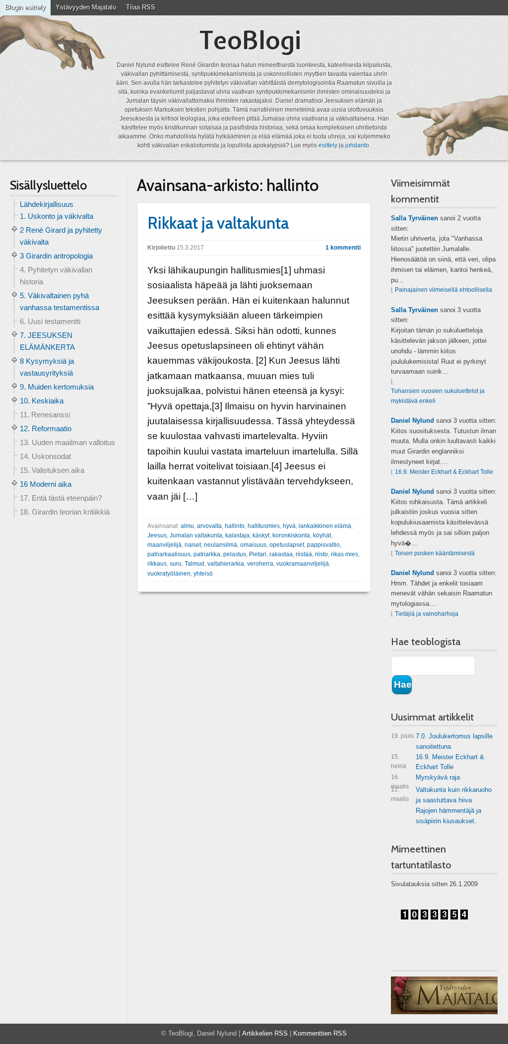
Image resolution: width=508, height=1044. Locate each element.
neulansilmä (220, 544)
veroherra (260, 563)
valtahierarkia (225, 563)
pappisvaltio (323, 544)
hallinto (235, 525)
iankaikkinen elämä (325, 525)
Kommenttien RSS (320, 1033)
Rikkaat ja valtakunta (218, 223)
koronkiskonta (291, 535)
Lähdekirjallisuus (46, 204)
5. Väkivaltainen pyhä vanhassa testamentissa (59, 301)
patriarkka (206, 554)
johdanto (357, 145)
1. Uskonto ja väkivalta (56, 216)
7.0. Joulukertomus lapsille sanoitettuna (442, 741)
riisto (321, 554)
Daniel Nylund (412, 420)
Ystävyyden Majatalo (86, 7)
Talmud (194, 563)
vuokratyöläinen (168, 573)
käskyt (261, 535)
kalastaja (237, 535)
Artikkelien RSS (265, 1033)
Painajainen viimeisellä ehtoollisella (443, 289)
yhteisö (203, 573)
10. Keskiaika (42, 400)
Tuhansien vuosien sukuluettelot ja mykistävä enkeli (438, 396)
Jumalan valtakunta (196, 535)
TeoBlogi (250, 40)
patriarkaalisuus (168, 554)
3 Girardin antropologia (56, 256)
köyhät (322, 535)
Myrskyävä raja (425, 779)
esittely (327, 145)
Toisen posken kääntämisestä (435, 553)
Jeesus (157, 535)
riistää (304, 554)
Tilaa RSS (140, 7)
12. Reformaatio (45, 428)
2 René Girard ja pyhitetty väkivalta (61, 236)
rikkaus (157, 563)
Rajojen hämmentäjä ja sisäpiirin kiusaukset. (448, 816)
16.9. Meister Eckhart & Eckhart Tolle (444, 471)
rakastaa (281, 554)
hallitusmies (264, 525)
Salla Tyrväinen (414, 218)
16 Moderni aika (45, 484)
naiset (193, 544)
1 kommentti (343, 247)
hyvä (289, 525)
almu (187, 525)
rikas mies (344, 554)
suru (176, 563)
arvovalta (209, 525)
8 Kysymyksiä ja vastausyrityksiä (47, 367)
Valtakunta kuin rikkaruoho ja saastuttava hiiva (441, 795)
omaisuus (253, 544)
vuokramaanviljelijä (302, 563)
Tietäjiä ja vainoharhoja (426, 613)
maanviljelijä (164, 544)
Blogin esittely (25, 7)
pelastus (234, 554)
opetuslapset (286, 544)
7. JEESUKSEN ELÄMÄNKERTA (47, 341)
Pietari (257, 554)
